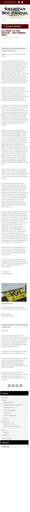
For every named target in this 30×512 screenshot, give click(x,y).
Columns (4, 400)
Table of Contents (7, 438)
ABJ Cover (5, 397)
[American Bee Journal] (15, 15)
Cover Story (5, 419)
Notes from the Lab (9, 407)
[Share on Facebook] (9, 385)
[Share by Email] (17, 385)
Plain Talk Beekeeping (9, 410)
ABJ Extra (6, 432)
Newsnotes (7, 435)
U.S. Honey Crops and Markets (12, 426)
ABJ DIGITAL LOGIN (9, 2)
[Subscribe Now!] (20, 385)
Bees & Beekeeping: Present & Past (13, 405)
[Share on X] (13, 385)
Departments (5, 421)
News (3, 430)
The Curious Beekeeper (10, 415)
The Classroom (8, 413)
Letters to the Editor (9, 424)
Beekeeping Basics (9, 402)
